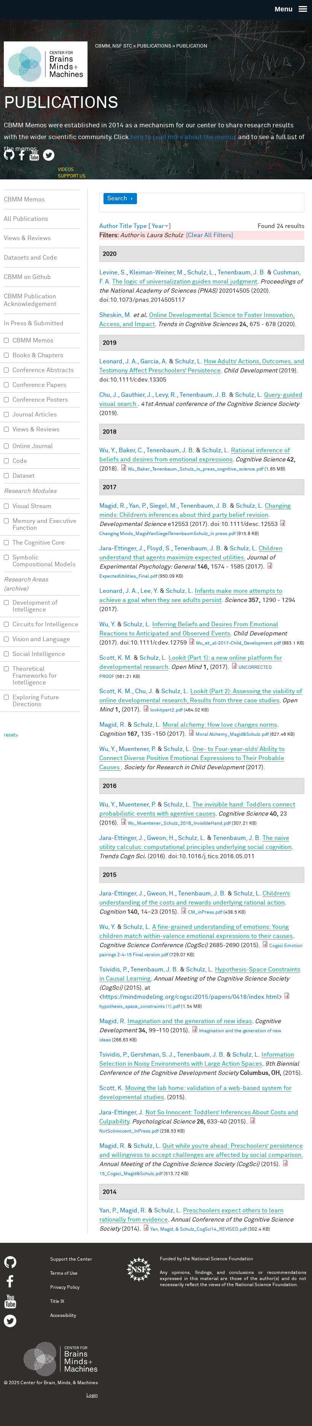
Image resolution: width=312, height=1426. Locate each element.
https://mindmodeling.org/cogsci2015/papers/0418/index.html (190, 997)
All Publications (26, 219)
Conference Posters (40, 400)
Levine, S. (112, 272)
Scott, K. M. (115, 658)
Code (20, 461)
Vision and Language (41, 639)
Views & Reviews (27, 238)
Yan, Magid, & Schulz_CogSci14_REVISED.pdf (198, 1229)
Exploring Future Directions (36, 700)
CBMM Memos (24, 199)
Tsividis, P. (113, 970)
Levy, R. (166, 395)
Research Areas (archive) (26, 584)
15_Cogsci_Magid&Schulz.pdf (130, 1174)
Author (108, 226)
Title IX (57, 1301)
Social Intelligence (39, 654)
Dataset (24, 476)
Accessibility (63, 1316)
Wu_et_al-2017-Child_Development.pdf (238, 643)
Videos (66, 170)
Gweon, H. (161, 838)
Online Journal (33, 446)
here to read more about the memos (183, 137)
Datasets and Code (30, 258)
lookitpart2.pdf (166, 710)
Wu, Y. (107, 450)
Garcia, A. (153, 361)
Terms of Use (64, 1273)
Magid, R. (112, 506)
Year (158, 226)
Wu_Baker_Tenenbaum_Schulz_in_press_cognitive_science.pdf (195, 469)
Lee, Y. (149, 591)
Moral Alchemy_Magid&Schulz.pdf (232, 734)
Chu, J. (108, 395)
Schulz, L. (201, 272)
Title (125, 226)
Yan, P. (137, 506)
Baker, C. (131, 450)
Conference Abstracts (43, 370)
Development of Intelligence (35, 606)
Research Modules (30, 491)
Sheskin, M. (115, 315)
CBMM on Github (27, 277)
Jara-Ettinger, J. (121, 548)
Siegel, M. (163, 506)
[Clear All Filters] (209, 235)
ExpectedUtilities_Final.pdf (128, 576)
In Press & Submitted (34, 323)
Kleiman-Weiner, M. (156, 272)
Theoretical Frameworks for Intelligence (35, 676)
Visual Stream (32, 506)
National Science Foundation (222, 1259)
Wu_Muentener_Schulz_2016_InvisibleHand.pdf (179, 823)
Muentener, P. (137, 749)
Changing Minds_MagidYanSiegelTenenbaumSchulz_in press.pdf (167, 534)
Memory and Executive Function (44, 524)
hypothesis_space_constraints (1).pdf (139, 1007)
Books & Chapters (38, 355)
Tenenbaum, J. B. (242, 272)
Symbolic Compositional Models (44, 561)
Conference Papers (39, 385)
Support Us (72, 176)
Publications (154, 46)
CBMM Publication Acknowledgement (30, 300)
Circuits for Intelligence (45, 624)
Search (117, 198)
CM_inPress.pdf (205, 912)
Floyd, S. (159, 548)
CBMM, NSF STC (113, 46)
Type (140, 226)
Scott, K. (111, 1088)
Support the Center (71, 1259)
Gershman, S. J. (152, 1055)
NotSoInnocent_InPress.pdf (129, 1131)
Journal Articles (35, 415)
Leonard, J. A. (118, 361)
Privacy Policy (65, 1287)
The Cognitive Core (39, 543)
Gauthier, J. (136, 395)
